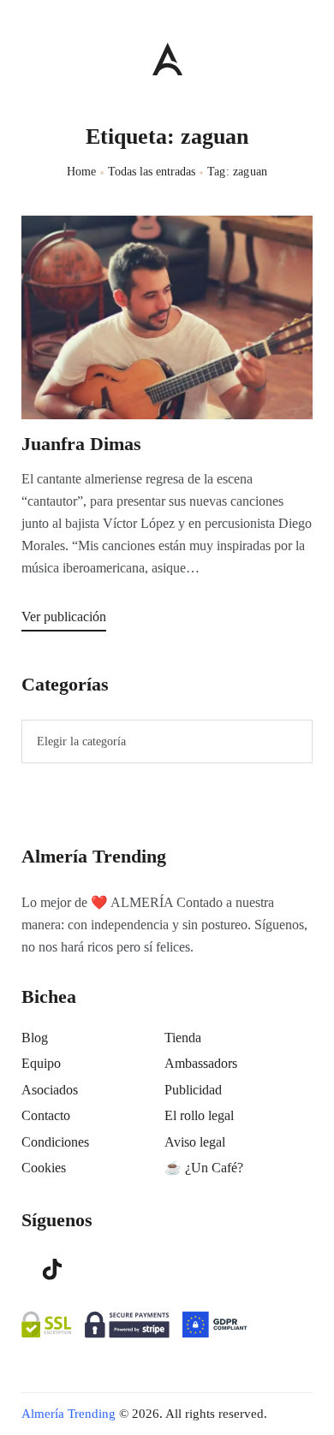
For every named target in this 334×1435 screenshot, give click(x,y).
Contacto (45, 1115)
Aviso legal (194, 1142)
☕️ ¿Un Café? (203, 1167)
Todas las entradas (151, 171)
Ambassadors (200, 1063)
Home (82, 171)
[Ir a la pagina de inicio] (167, 58)
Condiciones (55, 1142)
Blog (34, 1037)
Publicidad (193, 1089)
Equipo (41, 1063)
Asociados (49, 1089)
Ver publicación (63, 616)
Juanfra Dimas (81, 444)
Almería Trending (68, 1413)
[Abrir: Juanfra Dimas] (167, 317)
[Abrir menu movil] (28, 58)
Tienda (182, 1037)
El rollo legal (199, 1115)
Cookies (43, 1167)
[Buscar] (304, 55)
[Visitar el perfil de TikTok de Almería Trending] (52, 1268)
